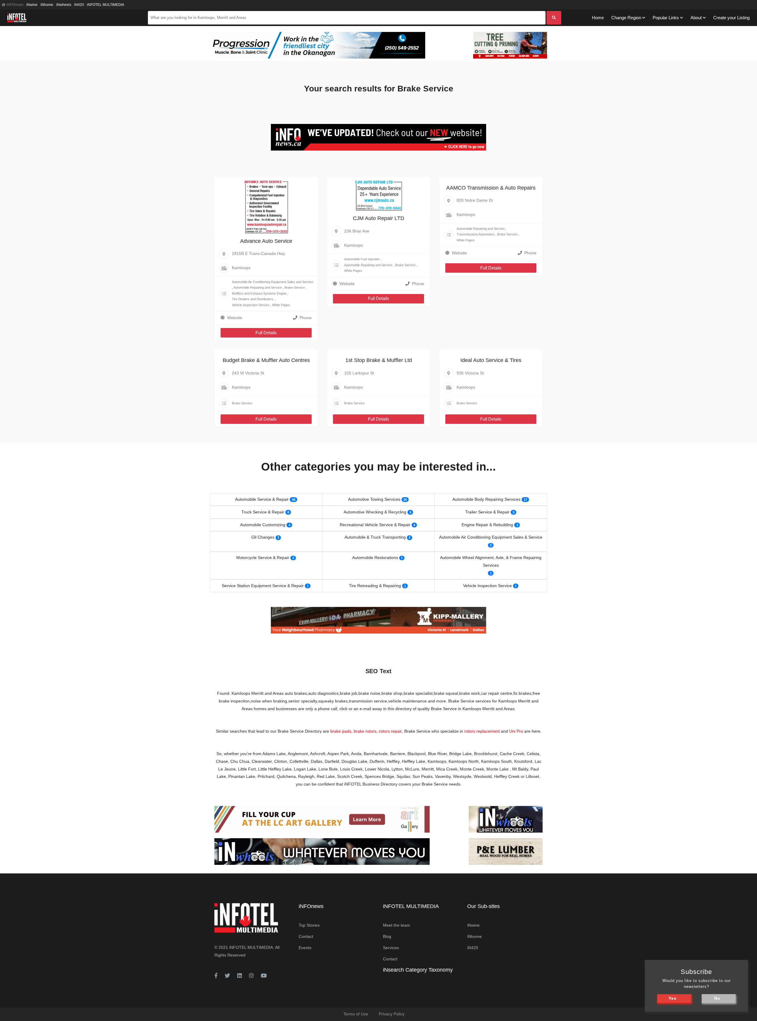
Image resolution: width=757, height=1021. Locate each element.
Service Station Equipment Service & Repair (263, 585)
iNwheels (63, 5)
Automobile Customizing (262, 524)
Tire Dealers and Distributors (252, 299)
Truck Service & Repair (262, 512)
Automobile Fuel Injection (362, 259)
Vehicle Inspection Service (250, 305)
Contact (306, 936)
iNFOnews (14, 5)
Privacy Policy (392, 1014)
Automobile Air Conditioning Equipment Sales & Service (490, 537)
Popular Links (666, 17)
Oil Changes (262, 537)
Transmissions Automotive (475, 234)
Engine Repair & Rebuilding (487, 524)
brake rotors (365, 731)
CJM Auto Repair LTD (378, 218)
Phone (306, 317)
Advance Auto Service (266, 241)
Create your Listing (731, 17)
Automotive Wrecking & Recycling (375, 512)
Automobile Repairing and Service (258, 287)
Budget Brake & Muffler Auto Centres (266, 360)
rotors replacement (482, 731)
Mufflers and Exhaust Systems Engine (259, 293)
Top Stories (309, 925)
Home (598, 17)
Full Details (266, 332)
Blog (387, 936)
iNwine (32, 5)
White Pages (281, 305)
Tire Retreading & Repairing (375, 585)
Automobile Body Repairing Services (486, 499)
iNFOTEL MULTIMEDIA (105, 5)
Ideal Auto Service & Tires (490, 360)
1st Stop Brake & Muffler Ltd (378, 360)
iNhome (47, 5)
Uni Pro (516, 731)
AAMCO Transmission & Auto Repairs (491, 188)
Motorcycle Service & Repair (262, 557)
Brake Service (294, 287)
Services (391, 947)
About (696, 17)
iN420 (79, 5)
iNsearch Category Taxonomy (418, 970)
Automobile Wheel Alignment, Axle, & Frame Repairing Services (490, 561)
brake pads (340, 731)
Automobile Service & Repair (262, 499)
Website (234, 317)
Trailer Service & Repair (487, 512)
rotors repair (390, 731)
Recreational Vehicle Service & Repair (375, 524)
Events (305, 947)
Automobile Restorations (375, 557)
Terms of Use (355, 1014)
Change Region (626, 17)
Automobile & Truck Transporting (375, 537)
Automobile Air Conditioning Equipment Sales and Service (272, 282)
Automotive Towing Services (374, 499)
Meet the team (396, 925)
